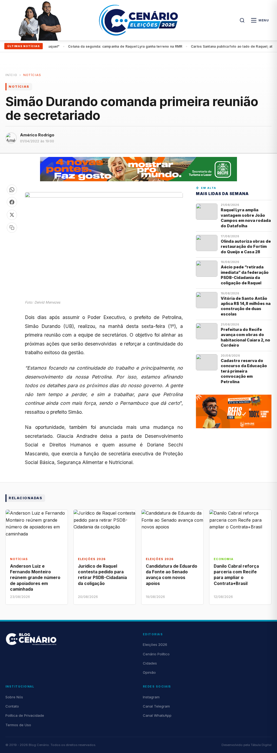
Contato (12, 706)
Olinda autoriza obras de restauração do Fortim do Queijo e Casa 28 (246, 246)
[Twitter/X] (12, 215)
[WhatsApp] (12, 190)
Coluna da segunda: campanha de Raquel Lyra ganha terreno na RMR (116, 46)
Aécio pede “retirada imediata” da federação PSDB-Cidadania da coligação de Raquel (245, 275)
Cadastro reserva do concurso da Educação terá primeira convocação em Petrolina (244, 371)
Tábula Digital (261, 745)
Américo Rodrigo (37, 135)
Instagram (151, 697)
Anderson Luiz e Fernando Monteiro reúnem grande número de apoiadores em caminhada (35, 578)
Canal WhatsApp (157, 715)
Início (11, 75)
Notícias (32, 75)
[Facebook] (12, 202)
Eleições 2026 (155, 644)
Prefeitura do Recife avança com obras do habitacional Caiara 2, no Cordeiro (245, 337)
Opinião (149, 672)
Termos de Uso (18, 725)
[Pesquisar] (242, 20)
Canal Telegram (156, 706)
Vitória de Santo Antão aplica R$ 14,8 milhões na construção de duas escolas (246, 306)
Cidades (150, 663)
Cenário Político (156, 654)
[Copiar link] (12, 227)
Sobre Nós (14, 697)
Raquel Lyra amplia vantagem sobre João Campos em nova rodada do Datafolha (246, 218)
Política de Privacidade (24, 715)
